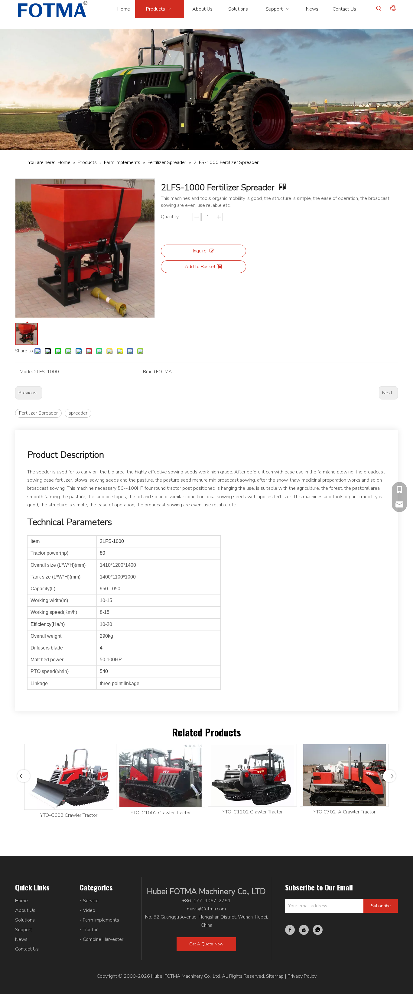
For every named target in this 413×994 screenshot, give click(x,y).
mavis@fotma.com (206, 909)
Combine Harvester (103, 939)
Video (89, 910)
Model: (27, 371)
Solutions (25, 920)
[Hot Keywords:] (378, 8)
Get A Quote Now (206, 944)
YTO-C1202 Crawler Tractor (253, 812)
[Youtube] (304, 930)
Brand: (149, 371)
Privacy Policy (302, 976)
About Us (25, 910)
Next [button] (389, 776)
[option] (68, 781)
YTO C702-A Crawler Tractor (345, 812)
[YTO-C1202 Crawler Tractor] (252, 775)
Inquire (200, 251)
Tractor (90, 929)
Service (91, 900)
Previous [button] (23, 776)
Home (21, 900)
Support (23, 929)
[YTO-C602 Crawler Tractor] (68, 777)
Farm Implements (101, 920)
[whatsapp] (318, 930)
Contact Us (27, 949)
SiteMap (275, 976)
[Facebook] (290, 930)
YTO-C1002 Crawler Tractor (161, 813)
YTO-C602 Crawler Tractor (68, 815)
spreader (78, 413)
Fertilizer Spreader (38, 413)
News (21, 939)
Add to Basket (200, 266)
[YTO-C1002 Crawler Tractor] (160, 775)
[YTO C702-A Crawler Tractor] (344, 775)
